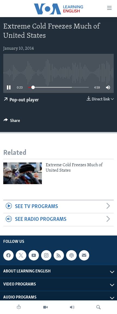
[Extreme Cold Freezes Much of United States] (22, 173)
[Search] (98, 307)
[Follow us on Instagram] (46, 255)
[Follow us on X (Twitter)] (21, 255)
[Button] (12, 122)
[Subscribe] (84, 255)
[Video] (45, 307)
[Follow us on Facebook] (8, 255)
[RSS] (59, 255)
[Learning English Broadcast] (72, 307)
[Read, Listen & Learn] (18, 307)
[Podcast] (71, 255)
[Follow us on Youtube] (34, 255)
